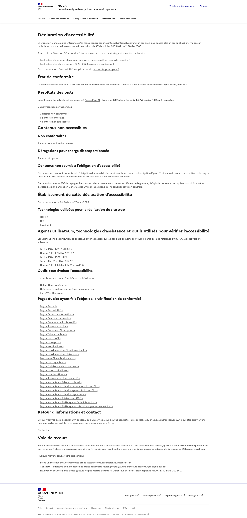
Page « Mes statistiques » (53, 374)
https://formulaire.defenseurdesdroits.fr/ (109, 462)
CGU (125, 508)
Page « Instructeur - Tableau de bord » (60, 382)
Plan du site (96, 508)
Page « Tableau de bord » (53, 334)
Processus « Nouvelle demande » (57, 358)
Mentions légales (112, 508)
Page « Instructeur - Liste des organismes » (63, 394)
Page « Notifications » (51, 346)
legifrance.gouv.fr (173, 495)
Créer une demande (59, 18)
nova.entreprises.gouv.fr (106, 69)
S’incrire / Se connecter (183, 6)
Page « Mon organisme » (53, 362)
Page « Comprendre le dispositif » (58, 322)
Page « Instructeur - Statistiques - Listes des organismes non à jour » (76, 406)
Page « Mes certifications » (54, 370)
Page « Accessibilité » (51, 310)
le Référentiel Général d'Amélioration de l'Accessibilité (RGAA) (140, 84)
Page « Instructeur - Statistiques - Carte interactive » (68, 402)
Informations (108, 18)
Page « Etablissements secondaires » (59, 366)
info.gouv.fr (131, 495)
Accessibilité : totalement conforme (72, 508)
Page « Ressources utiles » (54, 326)
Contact (49, 508)
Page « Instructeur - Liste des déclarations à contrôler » (69, 386)
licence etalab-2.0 (139, 514)
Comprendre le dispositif (85, 18)
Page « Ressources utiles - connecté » (60, 378)
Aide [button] (205, 6)
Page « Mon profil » (50, 338)
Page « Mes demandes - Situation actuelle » (63, 350)
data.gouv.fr (194, 495)
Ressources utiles (127, 18)
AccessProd (91, 100)
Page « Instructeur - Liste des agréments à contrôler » (68, 390)
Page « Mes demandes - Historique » (59, 354)
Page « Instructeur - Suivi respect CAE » (61, 398)
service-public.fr (151, 495)
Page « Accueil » (48, 306)
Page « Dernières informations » (57, 314)
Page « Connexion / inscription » (57, 330)
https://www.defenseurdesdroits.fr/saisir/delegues (138, 466)
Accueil (41, 18)
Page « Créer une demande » (55, 318)
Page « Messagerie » (50, 342)
